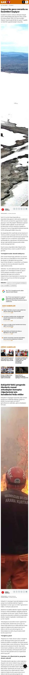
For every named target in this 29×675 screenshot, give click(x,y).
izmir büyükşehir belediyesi (19, 283)
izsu (2, 285)
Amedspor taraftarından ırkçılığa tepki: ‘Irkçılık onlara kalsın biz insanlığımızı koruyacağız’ (13, 318)
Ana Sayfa (5, 5)
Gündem (11, 5)
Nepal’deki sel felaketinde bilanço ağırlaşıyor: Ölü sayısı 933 (12, 332)
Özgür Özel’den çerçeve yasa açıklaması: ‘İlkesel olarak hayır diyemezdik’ (14, 311)
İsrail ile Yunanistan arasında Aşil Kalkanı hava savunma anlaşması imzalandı (14, 339)
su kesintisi (13, 285)
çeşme (9, 283)
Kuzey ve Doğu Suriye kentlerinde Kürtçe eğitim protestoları (14, 326)
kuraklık (7, 285)
